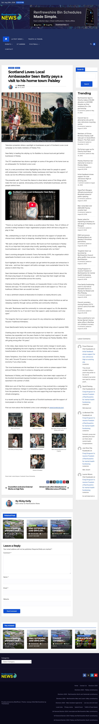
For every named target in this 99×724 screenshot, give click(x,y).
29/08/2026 (11, 644)
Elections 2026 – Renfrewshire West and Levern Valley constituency (77, 698)
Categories (5, 658)
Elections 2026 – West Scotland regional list (69, 703)
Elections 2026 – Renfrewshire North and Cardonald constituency (78, 694)
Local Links (59, 707)
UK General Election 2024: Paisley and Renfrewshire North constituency (76, 715)
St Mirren (21, 44)
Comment (7, 553)
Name (6, 577)
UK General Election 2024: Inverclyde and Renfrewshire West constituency (75, 711)
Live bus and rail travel (91, 703)
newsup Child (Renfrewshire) (35, 702)
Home (76, 685)
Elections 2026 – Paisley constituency (86, 690)
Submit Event (79, 707)
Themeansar (5, 703)
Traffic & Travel (35, 39)
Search (80, 69)
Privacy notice (68, 707)
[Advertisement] (67, 44)
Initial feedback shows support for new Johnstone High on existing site (88, 357)
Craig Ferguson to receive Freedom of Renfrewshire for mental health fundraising (88, 397)
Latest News (17, 39)
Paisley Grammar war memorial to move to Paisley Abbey (85, 163)
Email (5, 588)
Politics (61, 525)
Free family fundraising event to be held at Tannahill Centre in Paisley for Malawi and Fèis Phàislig (86, 289)
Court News (32, 525)
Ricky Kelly (21, 85)
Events (8, 44)
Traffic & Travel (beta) (91, 707)
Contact (9, 49)
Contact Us (83, 685)
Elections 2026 (93, 685)
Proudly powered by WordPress (11, 702)
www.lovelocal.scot (56, 408)
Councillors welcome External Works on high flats (20, 488)
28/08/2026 (59, 644)
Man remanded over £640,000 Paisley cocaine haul (37, 532)
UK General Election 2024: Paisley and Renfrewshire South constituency (76, 720)
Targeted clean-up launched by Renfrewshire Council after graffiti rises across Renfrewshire (86, 255)
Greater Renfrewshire (84, 635)
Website (6, 599)
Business (11, 67)
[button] (91, 44)
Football (33, 44)
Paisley (18, 67)
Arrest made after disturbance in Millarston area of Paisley (52, 488)
